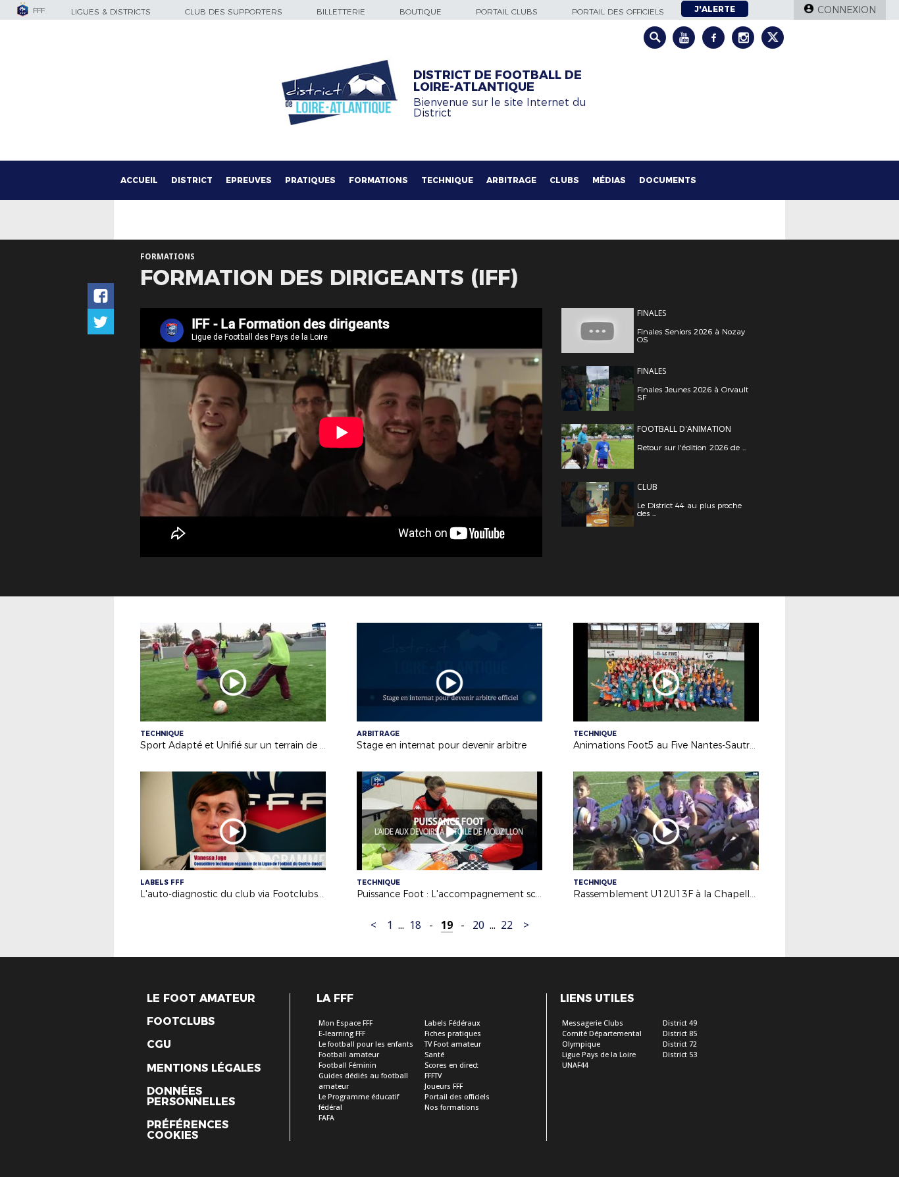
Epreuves (249, 180)
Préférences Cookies (187, 1130)
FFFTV (433, 1076)
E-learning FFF (342, 1034)
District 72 (680, 1044)
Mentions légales (204, 1068)
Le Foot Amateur (201, 998)
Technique (447, 180)
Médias (609, 180)
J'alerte (714, 9)
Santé (434, 1055)
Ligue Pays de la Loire (599, 1055)
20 (478, 925)
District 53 (680, 1055)
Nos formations (451, 1107)
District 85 (680, 1034)
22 (507, 925)
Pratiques (310, 180)
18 (415, 925)
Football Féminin (347, 1065)
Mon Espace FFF (345, 1023)
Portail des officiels (618, 11)
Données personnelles (191, 1096)
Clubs (564, 180)
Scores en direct (451, 1065)
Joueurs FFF (443, 1086)
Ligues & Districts (111, 11)
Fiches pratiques (452, 1034)
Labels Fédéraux (452, 1023)
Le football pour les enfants (366, 1044)
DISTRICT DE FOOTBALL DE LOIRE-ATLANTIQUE (497, 81)
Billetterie (341, 11)
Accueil (139, 180)
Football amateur (349, 1055)
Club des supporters (233, 11)
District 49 (680, 1023)
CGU (159, 1044)
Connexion (846, 10)
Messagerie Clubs (592, 1023)
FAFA (326, 1118)
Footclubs (181, 1021)
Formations (378, 180)
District (192, 180)
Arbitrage (511, 180)
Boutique (420, 11)
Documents (667, 180)
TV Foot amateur (452, 1044)
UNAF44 (575, 1065)
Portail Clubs (507, 11)
